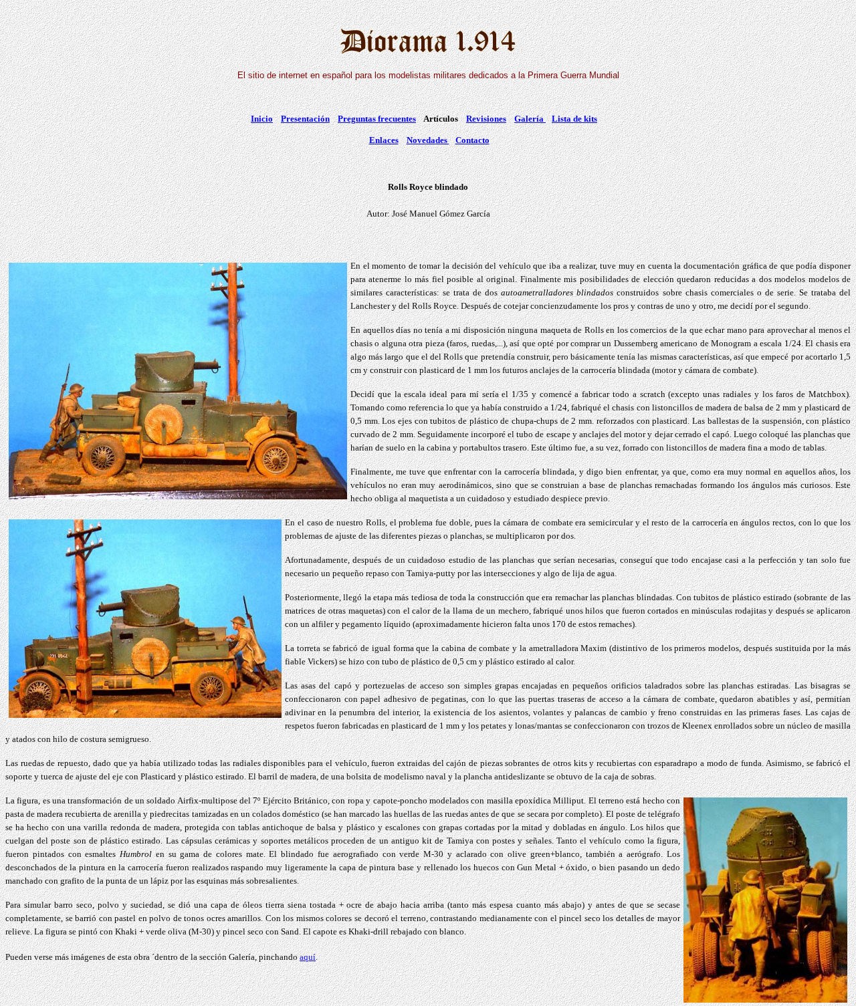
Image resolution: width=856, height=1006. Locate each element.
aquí (308, 957)
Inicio (262, 119)
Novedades (428, 140)
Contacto (472, 140)
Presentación (305, 119)
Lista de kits (574, 119)
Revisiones (486, 119)
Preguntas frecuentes (377, 119)
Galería (530, 119)
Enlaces (384, 140)
